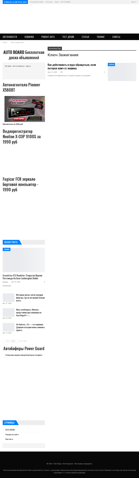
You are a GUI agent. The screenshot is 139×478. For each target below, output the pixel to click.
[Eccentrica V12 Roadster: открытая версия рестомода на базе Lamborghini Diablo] (24, 260)
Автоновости (10, 37)
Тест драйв (68, 37)
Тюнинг (101, 37)
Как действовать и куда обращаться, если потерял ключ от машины (72, 66)
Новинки (29, 37)
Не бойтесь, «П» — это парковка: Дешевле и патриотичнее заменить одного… (30, 327)
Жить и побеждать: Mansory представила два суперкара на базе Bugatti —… (28, 312)
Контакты (49, 2)
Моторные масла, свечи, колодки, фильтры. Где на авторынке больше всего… (30, 297)
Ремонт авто (48, 37)
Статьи (85, 37)
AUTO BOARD (65, 2)
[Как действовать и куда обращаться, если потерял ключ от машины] (122, 72)
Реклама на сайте (37, 2)
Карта (57, 2)
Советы (116, 37)
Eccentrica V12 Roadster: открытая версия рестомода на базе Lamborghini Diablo (22, 277)
